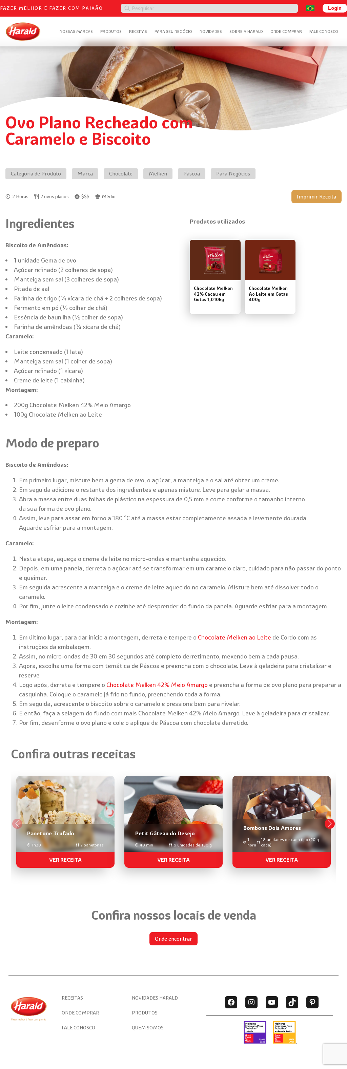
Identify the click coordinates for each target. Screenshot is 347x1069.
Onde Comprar (286, 31)
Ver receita (65, 860)
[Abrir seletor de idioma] (310, 8)
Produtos (111, 31)
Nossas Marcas (76, 31)
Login (335, 8)
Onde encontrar (173, 939)
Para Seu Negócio (173, 31)
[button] (330, 824)
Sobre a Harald (246, 31)
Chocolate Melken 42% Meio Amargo (157, 685)
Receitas (138, 31)
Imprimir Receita (316, 196)
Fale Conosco (323, 31)
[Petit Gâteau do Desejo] (173, 819)
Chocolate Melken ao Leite (234, 637)
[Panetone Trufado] (65, 819)
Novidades (211, 31)
